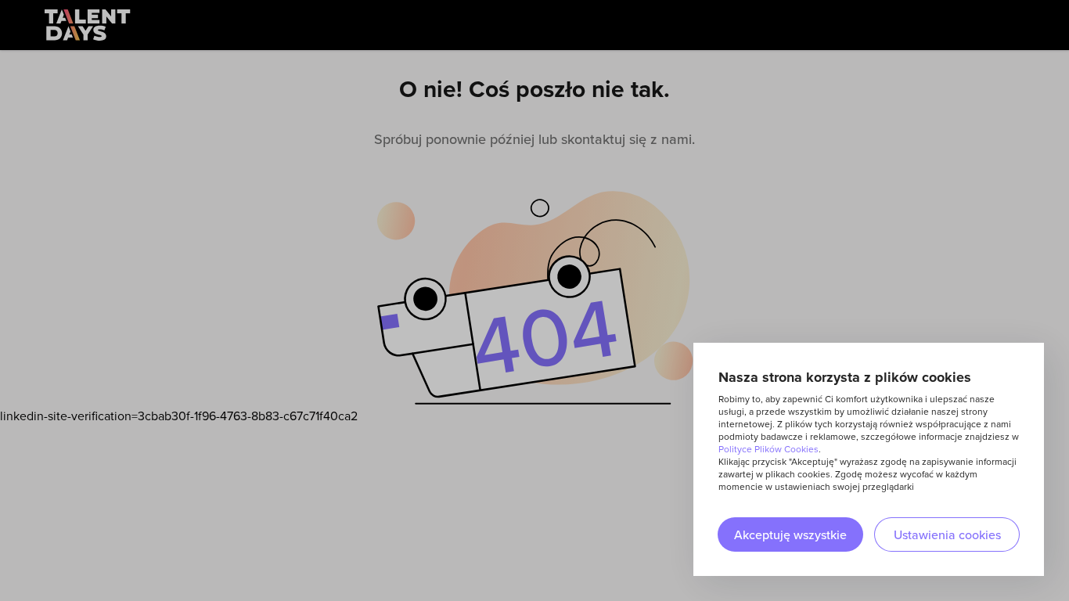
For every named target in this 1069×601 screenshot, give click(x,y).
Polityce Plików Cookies (768, 448)
